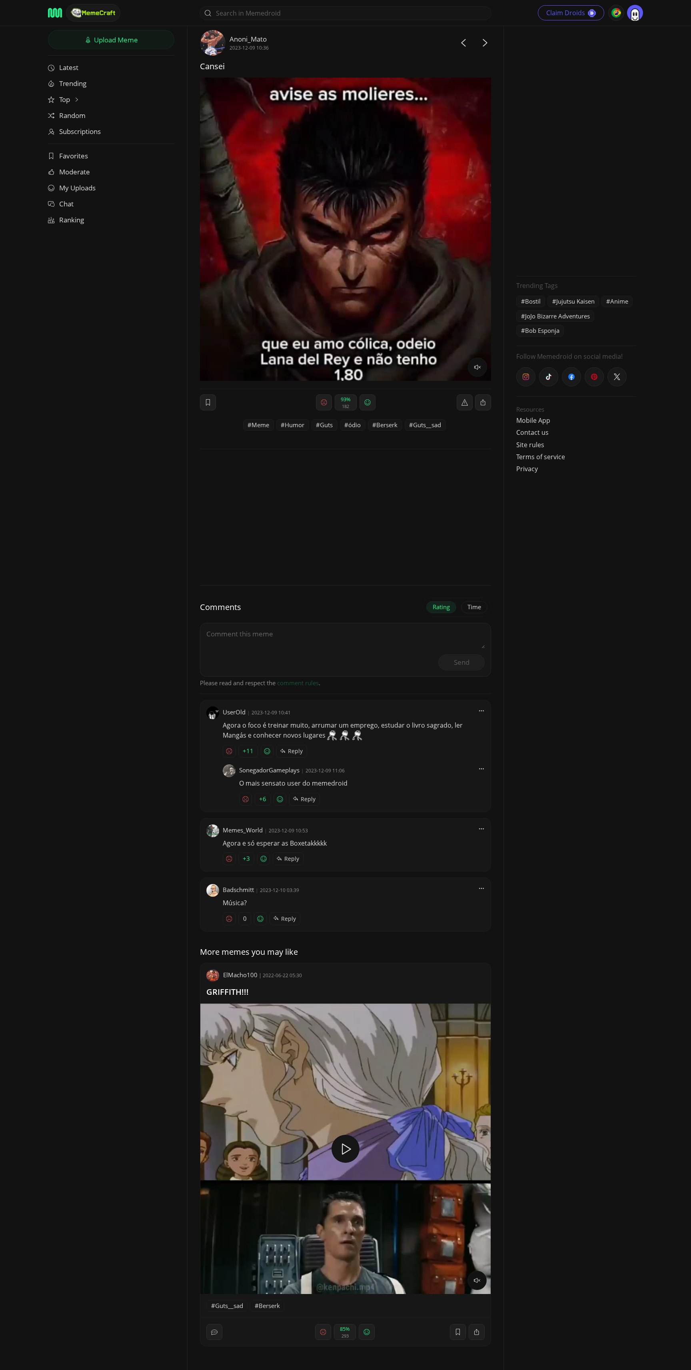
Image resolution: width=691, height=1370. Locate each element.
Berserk (386, 425)
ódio (354, 425)
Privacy (527, 468)
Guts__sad (427, 425)
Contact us (532, 432)
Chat (66, 203)
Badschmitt (238, 890)
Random (72, 115)
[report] (465, 402)
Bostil (533, 301)
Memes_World (242, 830)
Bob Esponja (542, 330)
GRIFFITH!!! (227, 991)
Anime (619, 301)
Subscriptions (80, 131)
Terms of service (540, 456)
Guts (326, 425)
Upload (115, 39)
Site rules (530, 444)
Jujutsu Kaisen (575, 301)
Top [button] (65, 99)
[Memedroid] (55, 13)
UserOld (234, 712)
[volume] (477, 367)
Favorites (73, 155)
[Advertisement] (576, 150)
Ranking (71, 219)
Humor (294, 425)
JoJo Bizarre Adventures (557, 316)
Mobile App (533, 420)
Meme (260, 425)
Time (474, 607)
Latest (68, 67)
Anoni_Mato (248, 39)
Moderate (74, 171)
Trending (72, 83)
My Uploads (77, 187)
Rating (441, 607)
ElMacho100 (240, 975)
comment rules (298, 683)
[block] (483, 402)
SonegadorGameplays (269, 770)
